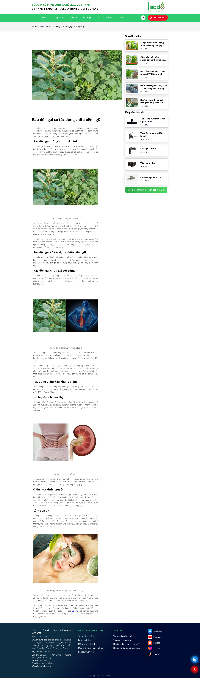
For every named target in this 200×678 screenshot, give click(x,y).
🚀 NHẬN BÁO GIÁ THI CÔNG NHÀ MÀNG (146, 190)
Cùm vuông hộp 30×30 (150, 177)
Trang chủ (45, 18)
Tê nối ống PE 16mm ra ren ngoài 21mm (152, 120)
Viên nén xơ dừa (147, 163)
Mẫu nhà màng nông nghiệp (90, 648)
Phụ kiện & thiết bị (86, 652)
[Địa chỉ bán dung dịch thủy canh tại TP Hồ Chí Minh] (132, 74)
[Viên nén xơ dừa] (132, 164)
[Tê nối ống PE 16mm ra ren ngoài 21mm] (132, 121)
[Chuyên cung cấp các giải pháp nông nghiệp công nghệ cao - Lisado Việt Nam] (156, 11)
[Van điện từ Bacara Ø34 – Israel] (132, 136)
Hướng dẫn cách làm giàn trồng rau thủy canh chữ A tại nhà (152, 101)
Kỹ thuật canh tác (91, 18)
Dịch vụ (59, 18)
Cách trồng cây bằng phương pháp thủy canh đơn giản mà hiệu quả (153, 58)
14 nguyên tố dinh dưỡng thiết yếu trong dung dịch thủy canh (152, 44)
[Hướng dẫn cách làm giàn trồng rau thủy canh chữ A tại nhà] (132, 103)
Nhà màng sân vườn (122, 640)
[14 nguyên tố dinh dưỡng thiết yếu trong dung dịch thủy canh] (132, 45)
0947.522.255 (159, 18)
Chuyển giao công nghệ (123, 636)
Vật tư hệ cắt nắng (86, 636)
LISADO (75, 611)
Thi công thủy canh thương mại (126, 648)
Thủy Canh (45, 26)
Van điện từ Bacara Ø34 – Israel (151, 134)
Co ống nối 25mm (148, 148)
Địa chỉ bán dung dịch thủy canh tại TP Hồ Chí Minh (152, 72)
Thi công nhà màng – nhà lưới (126, 644)
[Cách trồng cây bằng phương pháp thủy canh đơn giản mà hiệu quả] (132, 60)
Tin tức (109, 18)
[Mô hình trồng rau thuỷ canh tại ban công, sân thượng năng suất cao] (132, 88)
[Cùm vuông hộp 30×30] (132, 179)
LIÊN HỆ (122, 18)
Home (35, 26)
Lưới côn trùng (84, 640)
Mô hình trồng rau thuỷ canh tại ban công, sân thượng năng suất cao (153, 87)
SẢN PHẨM (73, 18)
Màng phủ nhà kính (86, 644)
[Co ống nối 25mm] (132, 150)
